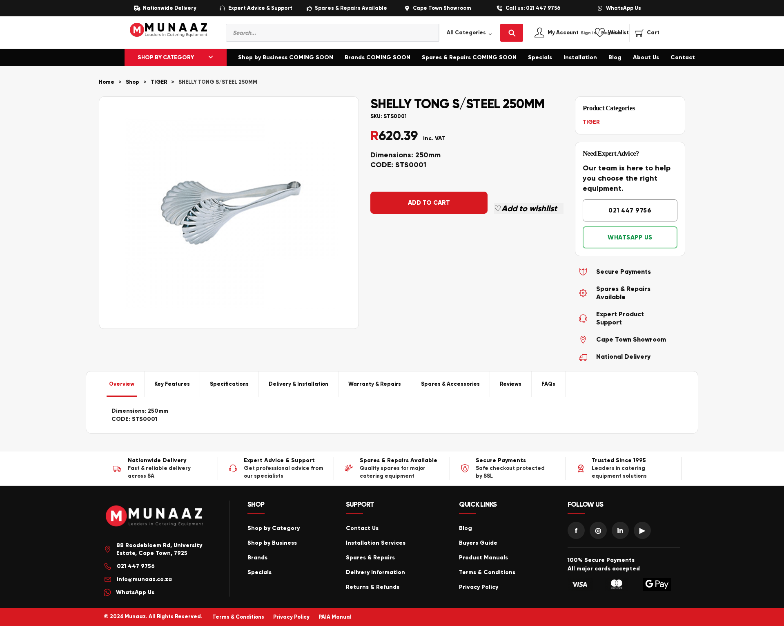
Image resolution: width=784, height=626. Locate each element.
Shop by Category (273, 528)
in (620, 530)
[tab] (122, 384)
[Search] (511, 33)
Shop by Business (272, 542)
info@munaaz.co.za (144, 579)
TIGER (159, 82)
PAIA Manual (335, 617)
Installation (580, 57)
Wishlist (618, 33)
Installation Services (375, 542)
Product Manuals (483, 557)
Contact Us (362, 528)
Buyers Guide (478, 542)
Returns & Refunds (372, 587)
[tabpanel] (392, 415)
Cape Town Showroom (442, 8)
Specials (540, 57)
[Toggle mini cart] (647, 32)
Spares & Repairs (370, 557)
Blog (614, 57)
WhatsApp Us (623, 8)
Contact (682, 57)
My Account (572, 33)
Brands (257, 557)
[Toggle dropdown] (210, 57)
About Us (646, 57)
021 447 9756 (629, 210)
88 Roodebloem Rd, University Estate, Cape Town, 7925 (159, 549)
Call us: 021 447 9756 (533, 8)
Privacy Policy (478, 587)
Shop (132, 82)
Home (106, 82)
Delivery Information (375, 572)
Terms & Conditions (487, 572)
